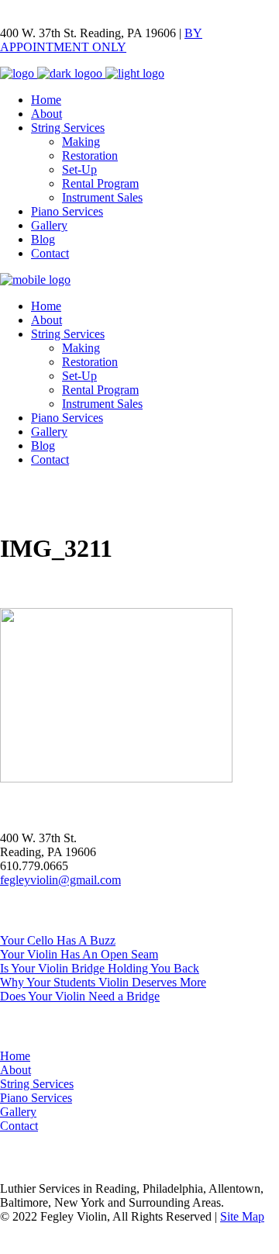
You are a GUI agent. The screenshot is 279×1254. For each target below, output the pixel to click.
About (15, 1069)
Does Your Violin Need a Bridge (80, 996)
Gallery (18, 1111)
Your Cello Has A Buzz (57, 940)
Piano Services (36, 1097)
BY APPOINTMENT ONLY (101, 40)
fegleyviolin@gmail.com (60, 879)
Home (15, 1055)
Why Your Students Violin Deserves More (103, 982)
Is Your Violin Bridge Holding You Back (99, 968)
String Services (37, 1083)
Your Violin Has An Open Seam (79, 954)
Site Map (242, 1216)
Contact (19, 1125)
